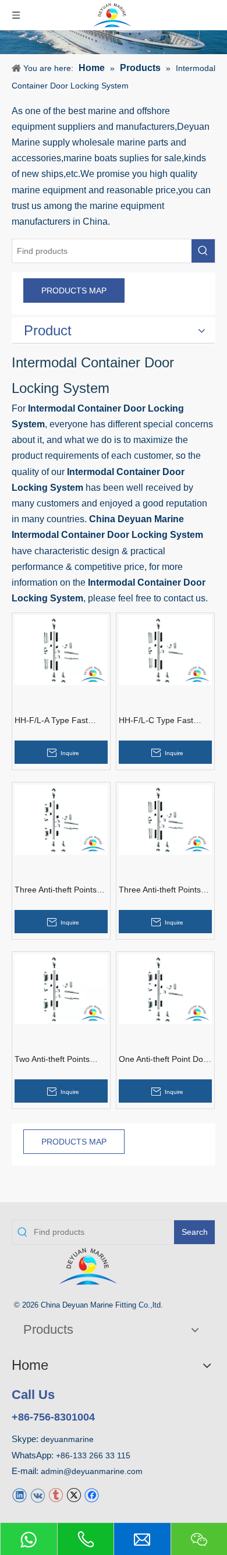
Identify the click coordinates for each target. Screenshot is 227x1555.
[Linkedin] (19, 1495)
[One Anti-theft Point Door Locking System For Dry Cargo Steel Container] (165, 988)
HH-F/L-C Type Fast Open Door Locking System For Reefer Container (156, 720)
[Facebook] (91, 1495)
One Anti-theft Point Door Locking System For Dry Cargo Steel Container (165, 1059)
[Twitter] (73, 1495)
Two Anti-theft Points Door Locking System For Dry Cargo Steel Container (54, 1059)
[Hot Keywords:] (203, 251)
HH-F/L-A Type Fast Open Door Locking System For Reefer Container (51, 720)
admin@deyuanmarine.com (92, 1471)
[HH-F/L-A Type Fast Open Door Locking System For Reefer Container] (61, 649)
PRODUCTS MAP (74, 290)
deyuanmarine (67, 1439)
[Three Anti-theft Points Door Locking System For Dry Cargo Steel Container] (61, 819)
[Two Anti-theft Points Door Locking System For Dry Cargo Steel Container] (61, 988)
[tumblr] (55, 1495)
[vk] (37, 1495)
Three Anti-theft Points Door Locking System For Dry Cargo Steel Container (56, 890)
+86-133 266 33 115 (93, 1455)
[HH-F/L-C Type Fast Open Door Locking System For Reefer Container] (165, 649)
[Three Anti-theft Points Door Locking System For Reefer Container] (165, 819)
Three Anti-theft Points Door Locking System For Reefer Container (160, 890)
